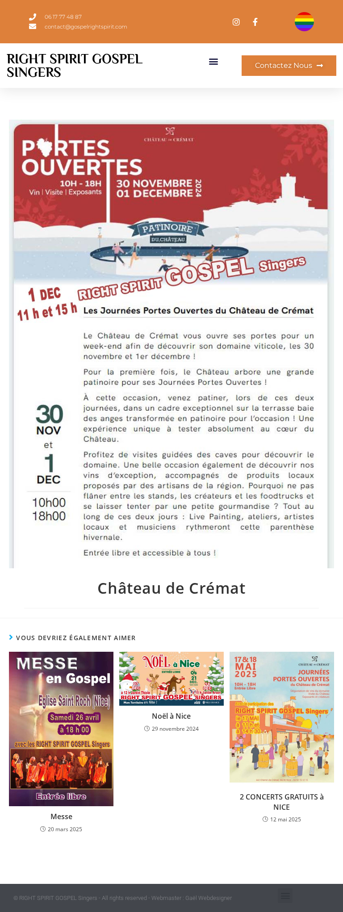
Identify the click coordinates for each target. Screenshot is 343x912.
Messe (61, 816)
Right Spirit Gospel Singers (74, 65)
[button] (213, 61)
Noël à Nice (171, 716)
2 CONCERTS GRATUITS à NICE (282, 802)
